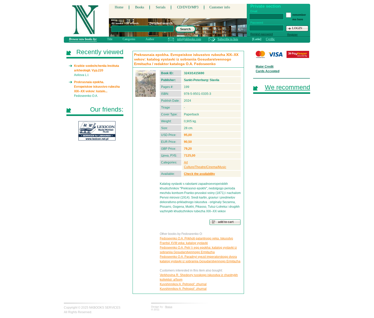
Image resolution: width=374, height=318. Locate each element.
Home (119, 7)
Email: (254, 11)
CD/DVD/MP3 (187, 7)
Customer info (219, 7)
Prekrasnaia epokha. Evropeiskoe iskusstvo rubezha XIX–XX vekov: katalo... (97, 86)
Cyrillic (270, 39)
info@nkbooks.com (189, 39)
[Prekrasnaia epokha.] (145, 83)
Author (150, 39)
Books (139, 7)
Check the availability (199, 174)
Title (109, 39)
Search (185, 29)
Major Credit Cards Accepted (267, 69)
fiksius (168, 306)
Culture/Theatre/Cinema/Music (205, 167)
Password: (257, 22)
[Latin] (256, 39)
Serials (160, 7)
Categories (129, 39)
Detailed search (161, 23)
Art (186, 162)
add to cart (226, 222)
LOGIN (297, 28)
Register (292, 34)
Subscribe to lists (228, 39)
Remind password (261, 34)
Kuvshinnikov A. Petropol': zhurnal (183, 284)
